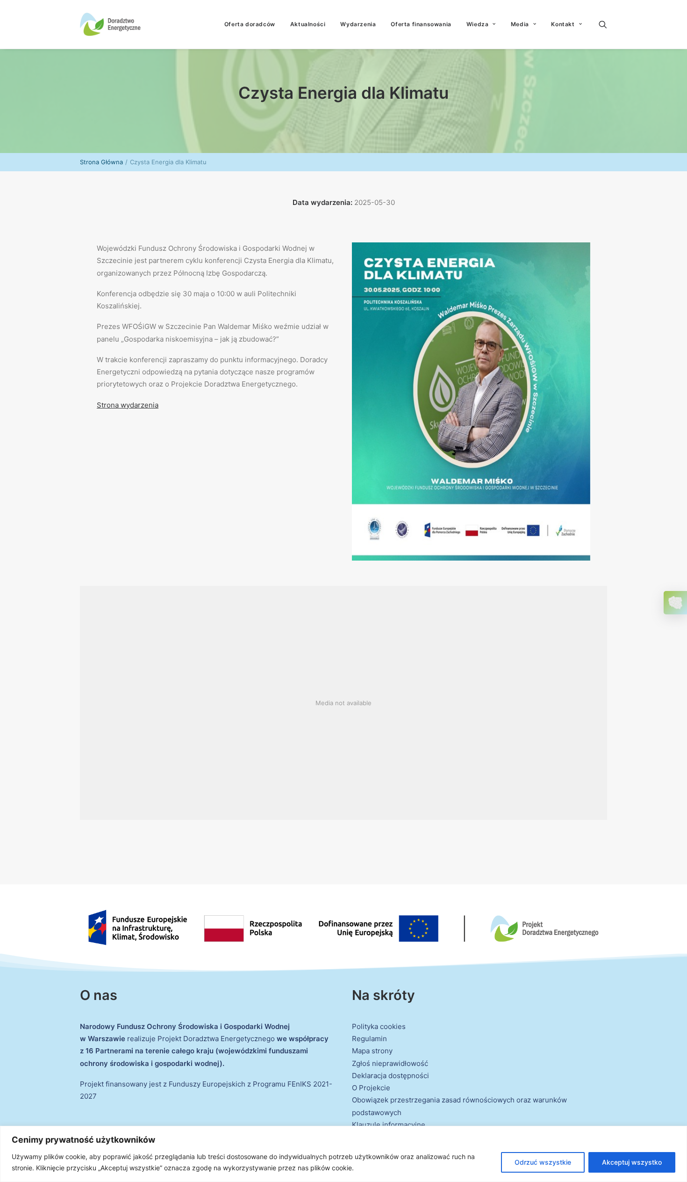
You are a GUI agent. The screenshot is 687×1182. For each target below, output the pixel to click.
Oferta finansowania (421, 24)
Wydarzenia (358, 24)
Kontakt (562, 24)
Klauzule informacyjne (388, 1124)
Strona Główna (101, 162)
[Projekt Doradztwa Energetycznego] (110, 24)
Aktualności (308, 24)
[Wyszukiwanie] (603, 24)
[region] (343, 1154)
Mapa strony (372, 1050)
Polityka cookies (379, 1026)
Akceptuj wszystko (632, 1162)
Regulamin (369, 1038)
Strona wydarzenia (127, 405)
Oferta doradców (249, 24)
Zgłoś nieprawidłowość (390, 1063)
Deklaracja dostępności (390, 1075)
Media (520, 24)
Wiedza (477, 24)
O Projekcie (371, 1087)
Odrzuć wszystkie (543, 1162)
